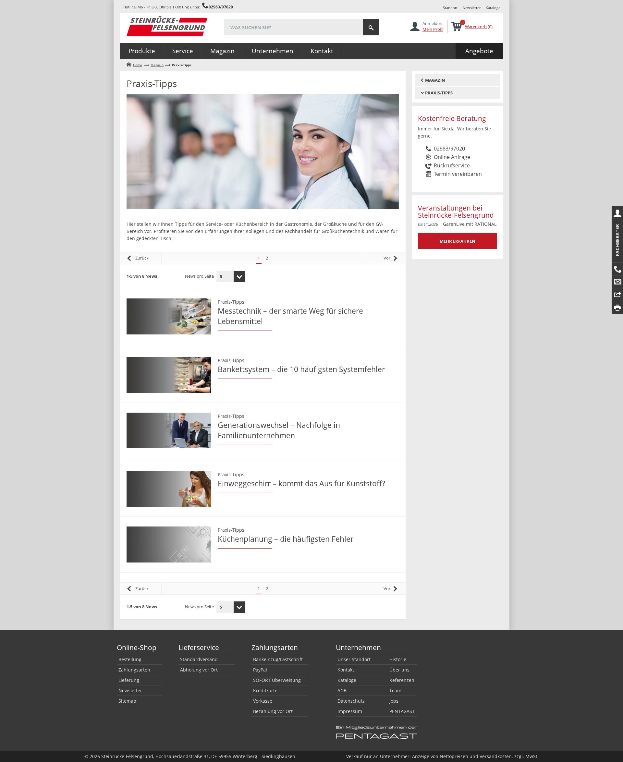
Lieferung (128, 680)
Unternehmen (272, 51)
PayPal (260, 670)
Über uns (399, 670)
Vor (387, 258)
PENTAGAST (402, 711)
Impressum (349, 711)
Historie (397, 659)
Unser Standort (354, 659)
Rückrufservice (452, 165)
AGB (342, 690)
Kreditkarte (265, 690)
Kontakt (322, 51)
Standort (450, 7)
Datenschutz (351, 701)
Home (137, 65)
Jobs (393, 701)
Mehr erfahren (457, 241)
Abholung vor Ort (199, 670)
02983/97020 (221, 6)
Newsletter (472, 7)
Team (395, 690)
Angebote (479, 51)
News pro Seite (199, 276)
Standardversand (199, 659)
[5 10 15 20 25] (230, 276)
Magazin (222, 51)
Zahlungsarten (134, 670)
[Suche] (371, 27)
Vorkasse (262, 701)
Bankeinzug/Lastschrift (278, 659)
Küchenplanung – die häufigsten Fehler (285, 539)
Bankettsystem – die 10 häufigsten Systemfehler (301, 369)
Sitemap (127, 701)
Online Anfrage (452, 157)
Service (182, 51)
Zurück (142, 258)
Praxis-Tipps (231, 302)
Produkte (141, 51)
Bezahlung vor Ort (273, 711)
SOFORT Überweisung (277, 680)
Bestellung (129, 659)
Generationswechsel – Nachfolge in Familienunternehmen (279, 430)
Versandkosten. (496, 756)
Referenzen (401, 680)
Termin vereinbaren (458, 173)
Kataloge (493, 7)
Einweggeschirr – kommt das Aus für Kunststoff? (301, 483)
